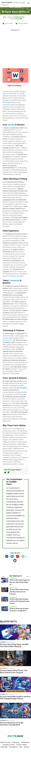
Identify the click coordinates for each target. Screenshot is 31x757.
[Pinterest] (17, 556)
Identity (11, 124)
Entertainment (25, 742)
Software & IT (18, 7)
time (7, 202)
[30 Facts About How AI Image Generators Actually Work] (4, 608)
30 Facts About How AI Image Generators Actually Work (11, 724)
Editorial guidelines (23, 23)
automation (6, 105)
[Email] (15, 560)
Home (11, 7)
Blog (20, 747)
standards (15, 513)
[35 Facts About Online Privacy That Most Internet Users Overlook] (4, 589)
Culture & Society (5, 742)
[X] (12, 556)
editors (15, 518)
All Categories (13, 747)
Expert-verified (8, 23)
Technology (4, 747)
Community (14, 280)
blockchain (6, 340)
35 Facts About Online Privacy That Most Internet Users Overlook (19, 592)
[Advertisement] (15, 50)
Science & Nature (21, 745)
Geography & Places (8, 745)
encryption (23, 388)
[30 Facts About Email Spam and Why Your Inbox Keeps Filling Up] (4, 580)
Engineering (15, 742)
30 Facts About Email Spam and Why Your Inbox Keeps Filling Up (19, 582)
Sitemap (26, 747)
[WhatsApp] (23, 556)
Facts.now (7, 2)
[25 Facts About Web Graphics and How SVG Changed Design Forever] (4, 599)
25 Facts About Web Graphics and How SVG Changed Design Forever (19, 601)
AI (17, 96)
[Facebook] (6, 556)
